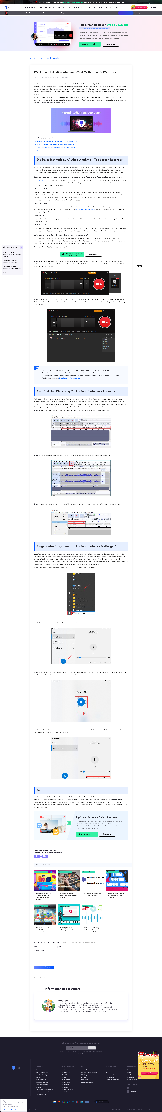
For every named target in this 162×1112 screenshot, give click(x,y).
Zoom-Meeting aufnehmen (85, 209)
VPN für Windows (66, 1070)
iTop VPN (39, 1070)
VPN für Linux (64, 1087)
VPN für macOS (65, 1072)
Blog (53, 13)
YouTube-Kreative (132, 1079)
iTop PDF (39, 1087)
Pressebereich (130, 1075)
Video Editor (43, 13)
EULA (148, 1109)
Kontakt (129, 1072)
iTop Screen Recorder (41, 180)
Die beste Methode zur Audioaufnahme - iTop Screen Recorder (57, 141)
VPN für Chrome (65, 1082)
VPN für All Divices (66, 1092)
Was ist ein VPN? (86, 1070)
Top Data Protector (42, 1084)
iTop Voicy (39, 1077)
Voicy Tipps (84, 1079)
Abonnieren (92, 1048)
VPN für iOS (64, 1077)
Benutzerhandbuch (111, 1075)
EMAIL (62, 947)
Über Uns (129, 1070)
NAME (36, 947)
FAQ (62, 13)
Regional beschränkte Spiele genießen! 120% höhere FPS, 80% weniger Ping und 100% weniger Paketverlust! (82, 2)
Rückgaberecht (117, 1109)
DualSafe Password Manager (44, 1089)
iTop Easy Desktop (41, 1075)
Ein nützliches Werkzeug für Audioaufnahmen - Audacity (55, 144)
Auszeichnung (130, 1077)
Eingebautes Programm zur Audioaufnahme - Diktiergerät (56, 147)
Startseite (34, 58)
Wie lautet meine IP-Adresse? (89, 1072)
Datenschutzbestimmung (10, 1106)
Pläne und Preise (41, 1094)
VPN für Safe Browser (67, 1089)
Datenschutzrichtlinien (134, 1109)
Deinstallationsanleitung (112, 1079)
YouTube (97, 302)
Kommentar (39, 950)
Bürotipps (84, 1077)
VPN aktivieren (110, 1077)
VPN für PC (64, 1075)
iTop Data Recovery (42, 1082)
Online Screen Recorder (43, 1092)
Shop (117, 7)
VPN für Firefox (65, 1084)
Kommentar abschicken (44, 967)
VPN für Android (65, 1079)
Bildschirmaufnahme (87, 1082)
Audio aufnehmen (54, 58)
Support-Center (110, 1070)
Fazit (38, 151)
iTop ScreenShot (41, 1079)
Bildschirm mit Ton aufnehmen (70, 378)
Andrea (36, 78)
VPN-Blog (84, 1075)
